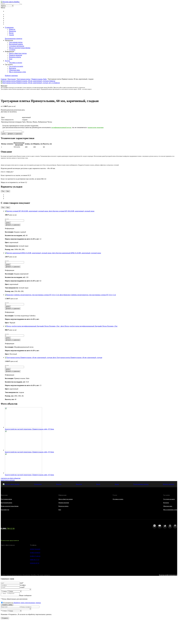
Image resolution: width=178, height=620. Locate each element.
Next (7, 191)
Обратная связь (14, 70)
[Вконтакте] (154, 526)
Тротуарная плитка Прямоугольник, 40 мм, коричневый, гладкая (79, 357)
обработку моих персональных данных (27, 603)
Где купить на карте (16, 66)
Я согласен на (22, 603)
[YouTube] (160, 526)
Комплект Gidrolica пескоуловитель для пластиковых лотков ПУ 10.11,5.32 (90, 295)
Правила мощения (15, 55)
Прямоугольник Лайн (39, 79)
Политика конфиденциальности (168, 575)
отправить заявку (7, 605)
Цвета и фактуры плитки (18, 53)
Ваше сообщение (26, 595)
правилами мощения (96, 127)
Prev (3, 191)
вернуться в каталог (8, 480)
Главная (3, 79)
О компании (9, 27)
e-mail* (22, 587)
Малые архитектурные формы (19, 48)
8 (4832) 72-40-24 (35, 556)
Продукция (12, 79)
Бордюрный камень (16, 44)
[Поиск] (21, 4)
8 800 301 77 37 (34, 559)
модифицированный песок (61, 127)
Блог (10, 59)
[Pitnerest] (175, 526)
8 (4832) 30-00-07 (35, 552)
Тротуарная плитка (15, 42)
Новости (12, 29)
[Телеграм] (165, 526)
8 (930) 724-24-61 (35, 549)
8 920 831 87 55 (34, 563)
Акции (11, 35)
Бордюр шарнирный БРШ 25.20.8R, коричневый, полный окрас (78, 253)
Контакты (12, 68)
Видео (11, 33)
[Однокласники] (170, 526)
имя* (21, 583)
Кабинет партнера (11, 75)
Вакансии (12, 31)
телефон (23, 585)
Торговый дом (5, 509)
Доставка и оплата (15, 62)
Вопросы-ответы (15, 57)
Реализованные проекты (13, 38)
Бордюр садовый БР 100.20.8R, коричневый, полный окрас (73, 211)
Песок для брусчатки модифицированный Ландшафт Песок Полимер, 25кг (91, 326)
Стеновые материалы (16, 46)
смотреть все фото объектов (10, 478)
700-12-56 (8, 528)
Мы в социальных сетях (17, 72)
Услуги (7, 61)
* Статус (4, 591)
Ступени (12, 49)
